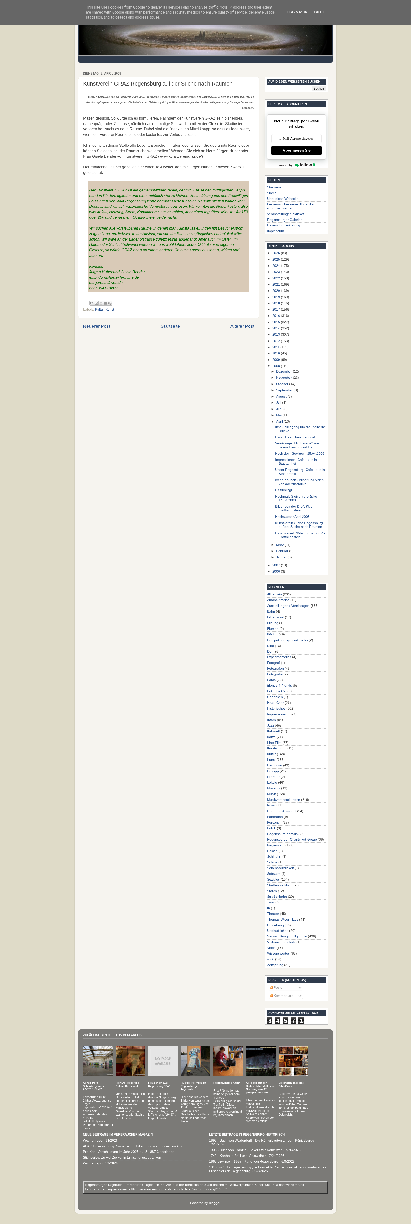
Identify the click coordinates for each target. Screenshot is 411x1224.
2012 (276, 341)
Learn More (298, 12)
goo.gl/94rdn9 (216, 1189)
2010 (276, 353)
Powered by (285, 165)
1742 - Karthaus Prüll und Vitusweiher (237, 1156)
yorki (270, 959)
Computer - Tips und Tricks (287, 640)
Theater (273, 914)
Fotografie (275, 674)
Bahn (271, 611)
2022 (276, 278)
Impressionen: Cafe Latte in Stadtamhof (296, 461)
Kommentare (283, 995)
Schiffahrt (274, 856)
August (282, 396)
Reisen (272, 851)
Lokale (272, 782)
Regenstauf (275, 845)
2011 (276, 347)
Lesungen (274, 765)
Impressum (275, 231)
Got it (320, 12)
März (280, 545)
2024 (276, 265)
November (284, 377)
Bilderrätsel (275, 617)
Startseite (170, 326)
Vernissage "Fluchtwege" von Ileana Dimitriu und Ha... (297, 445)
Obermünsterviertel (281, 811)
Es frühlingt (283, 490)
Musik (271, 794)
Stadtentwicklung (280, 885)
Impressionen (277, 714)
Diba (270, 646)
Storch (272, 891)
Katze (271, 737)
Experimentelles (279, 657)
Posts (277, 987)
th (268, 908)
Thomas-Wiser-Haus (282, 919)
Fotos (271, 680)
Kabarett (273, 731)
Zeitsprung (275, 965)
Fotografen (275, 668)
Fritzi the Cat (276, 691)
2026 (276, 253)
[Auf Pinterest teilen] (110, 303)
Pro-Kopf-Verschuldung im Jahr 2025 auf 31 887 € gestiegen (128, 1151)
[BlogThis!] (96, 303)
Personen (274, 822)
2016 (276, 315)
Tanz (270, 902)
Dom (270, 651)
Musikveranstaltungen (283, 799)
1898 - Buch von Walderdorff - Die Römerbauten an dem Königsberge (261, 1140)
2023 (276, 272)
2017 (276, 309)
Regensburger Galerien (285, 220)
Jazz (270, 725)
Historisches (276, 708)
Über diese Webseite (282, 199)
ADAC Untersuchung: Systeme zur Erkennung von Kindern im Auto (133, 1146)
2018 (276, 303)
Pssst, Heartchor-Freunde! (295, 437)
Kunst (110, 309)
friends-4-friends (279, 685)
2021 (276, 284)
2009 (276, 360)
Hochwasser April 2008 (292, 517)
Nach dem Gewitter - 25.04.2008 (299, 453)
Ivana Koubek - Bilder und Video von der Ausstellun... (299, 482)
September (285, 390)
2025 (276, 259)
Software (273, 874)
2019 (276, 297)
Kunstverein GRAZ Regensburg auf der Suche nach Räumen (299, 525)
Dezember (284, 371)
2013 (276, 334)
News (271, 805)
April (280, 421)
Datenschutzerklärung (283, 225)
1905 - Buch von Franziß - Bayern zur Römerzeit (245, 1150)
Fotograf (273, 663)
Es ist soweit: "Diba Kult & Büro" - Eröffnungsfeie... (300, 535)
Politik (271, 828)
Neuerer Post (96, 326)
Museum (273, 788)
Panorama (275, 817)
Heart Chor (275, 703)
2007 (276, 565)
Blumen (273, 628)
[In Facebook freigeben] (105, 303)
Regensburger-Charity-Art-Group (292, 839)
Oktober (282, 384)
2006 (276, 571)
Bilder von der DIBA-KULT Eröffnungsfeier (294, 508)
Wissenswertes (278, 953)
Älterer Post (242, 326)
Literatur (273, 777)
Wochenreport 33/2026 (100, 1163)
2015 (276, 322)
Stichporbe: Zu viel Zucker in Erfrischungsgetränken (122, 1157)
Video (271, 948)
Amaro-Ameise (278, 600)
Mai (279, 415)
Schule (272, 862)
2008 (276, 366)
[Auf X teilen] (100, 303)
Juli (279, 402)
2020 (276, 290)
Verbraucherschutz (281, 942)
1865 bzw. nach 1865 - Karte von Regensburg (243, 1161)
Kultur (99, 309)
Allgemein (274, 594)
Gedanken (275, 697)
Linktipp (273, 771)
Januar (282, 557)
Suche (272, 193)
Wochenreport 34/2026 (100, 1140)
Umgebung (275, 925)
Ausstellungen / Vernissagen (288, 606)
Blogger (214, 1203)
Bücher (272, 634)
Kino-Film (274, 743)
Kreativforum (276, 748)
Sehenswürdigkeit (280, 868)
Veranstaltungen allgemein (287, 936)
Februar (282, 551)
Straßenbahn (277, 896)
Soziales (273, 879)
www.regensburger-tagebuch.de (164, 1189)
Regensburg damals (282, 834)
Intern (271, 720)
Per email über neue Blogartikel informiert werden (290, 206)
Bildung (272, 623)
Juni (279, 409)
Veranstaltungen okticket (285, 214)
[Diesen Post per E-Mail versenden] (91, 303)
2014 (276, 328)
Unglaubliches (277, 930)
